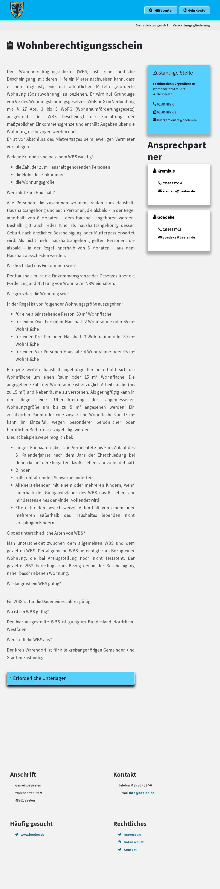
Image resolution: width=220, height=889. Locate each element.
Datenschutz (133, 842)
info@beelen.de (141, 793)
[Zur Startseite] (17, 10)
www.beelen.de (32, 834)
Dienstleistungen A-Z (152, 25)
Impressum (132, 834)
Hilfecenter (163, 10)
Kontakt (130, 849)
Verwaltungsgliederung (191, 25)
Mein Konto (196, 10)
